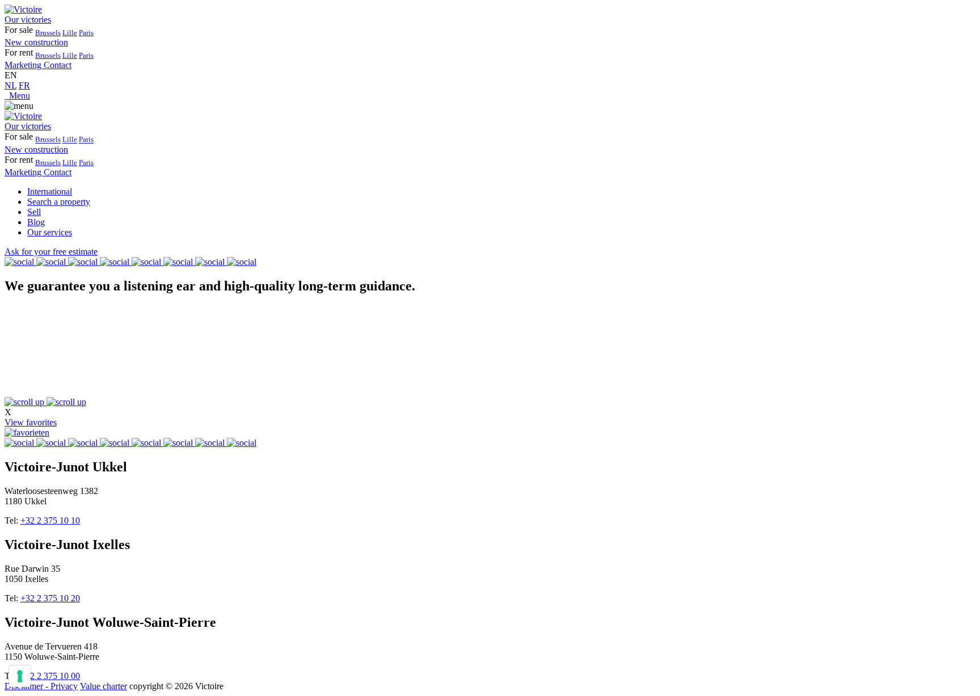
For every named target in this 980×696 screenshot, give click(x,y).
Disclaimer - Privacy (41, 686)
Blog (36, 222)
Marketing (24, 65)
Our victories (28, 19)
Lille (69, 32)
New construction (36, 42)
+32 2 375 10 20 (50, 598)
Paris (86, 32)
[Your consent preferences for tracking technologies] (20, 676)
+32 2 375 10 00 (50, 676)
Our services (49, 232)
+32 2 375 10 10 (50, 520)
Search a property (58, 201)
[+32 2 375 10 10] (7, 95)
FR (24, 85)
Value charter (103, 686)
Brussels (48, 32)
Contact (57, 65)
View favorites (31, 422)
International (49, 191)
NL (10, 85)
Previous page (30, 448)
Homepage (76, 448)
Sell (34, 212)
